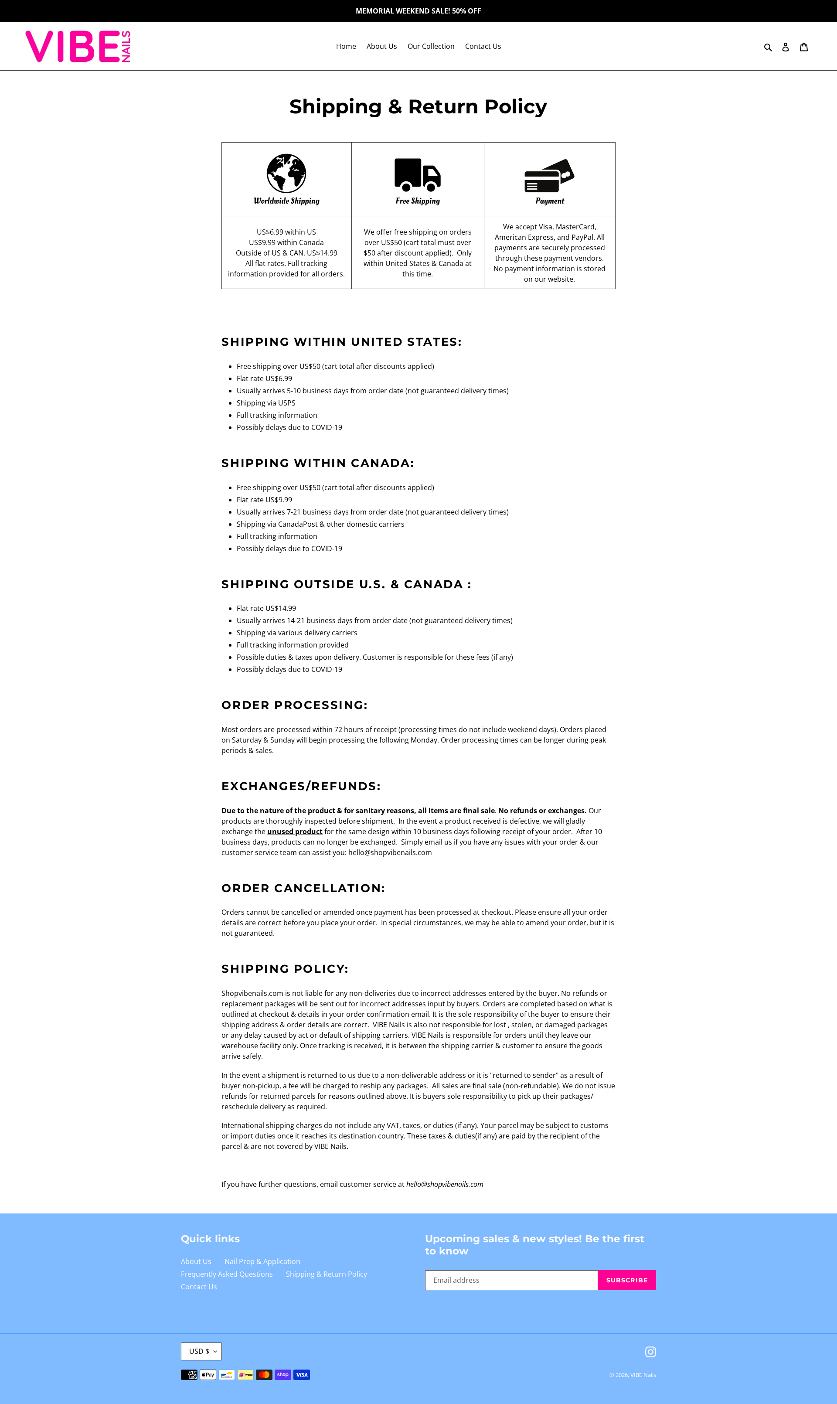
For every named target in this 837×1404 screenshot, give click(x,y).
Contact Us (199, 1287)
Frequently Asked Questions (227, 1274)
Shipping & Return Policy (326, 1274)
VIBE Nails (643, 1375)
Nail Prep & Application (262, 1261)
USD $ (199, 1351)
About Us (196, 1261)
